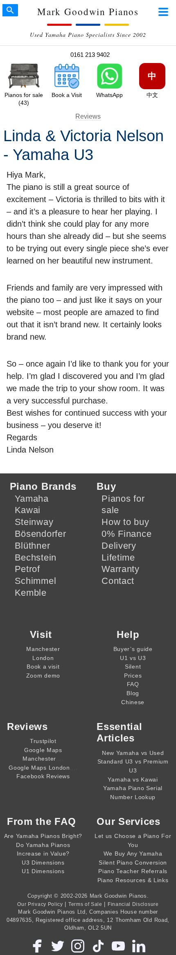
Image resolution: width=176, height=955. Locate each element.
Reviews (88, 116)
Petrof (27, 569)
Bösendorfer (40, 534)
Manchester (43, 649)
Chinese (132, 702)
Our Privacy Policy (40, 904)
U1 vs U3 (133, 658)
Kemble (31, 593)
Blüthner (32, 546)
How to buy (125, 522)
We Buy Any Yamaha (133, 853)
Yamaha (32, 498)
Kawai (28, 510)
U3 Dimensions (43, 862)
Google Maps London (39, 767)
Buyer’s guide (133, 649)
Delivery (119, 546)
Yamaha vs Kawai (133, 779)
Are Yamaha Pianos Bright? (43, 836)
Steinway (34, 522)
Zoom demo (43, 675)
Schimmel (35, 581)
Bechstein (35, 557)
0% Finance (126, 534)
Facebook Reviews (43, 776)
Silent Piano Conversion (133, 862)
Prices (133, 675)
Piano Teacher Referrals (132, 871)
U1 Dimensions (43, 871)
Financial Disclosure (133, 904)
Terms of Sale (85, 904)
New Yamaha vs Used (133, 753)
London (43, 658)
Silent (133, 666)
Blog (132, 693)
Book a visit (43, 666)
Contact (118, 581)
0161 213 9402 (90, 54)
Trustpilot (43, 741)
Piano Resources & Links (133, 880)
